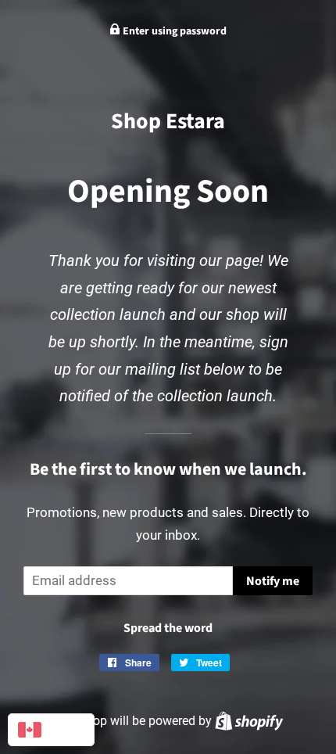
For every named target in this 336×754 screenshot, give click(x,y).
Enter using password (173, 31)
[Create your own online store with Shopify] (249, 720)
